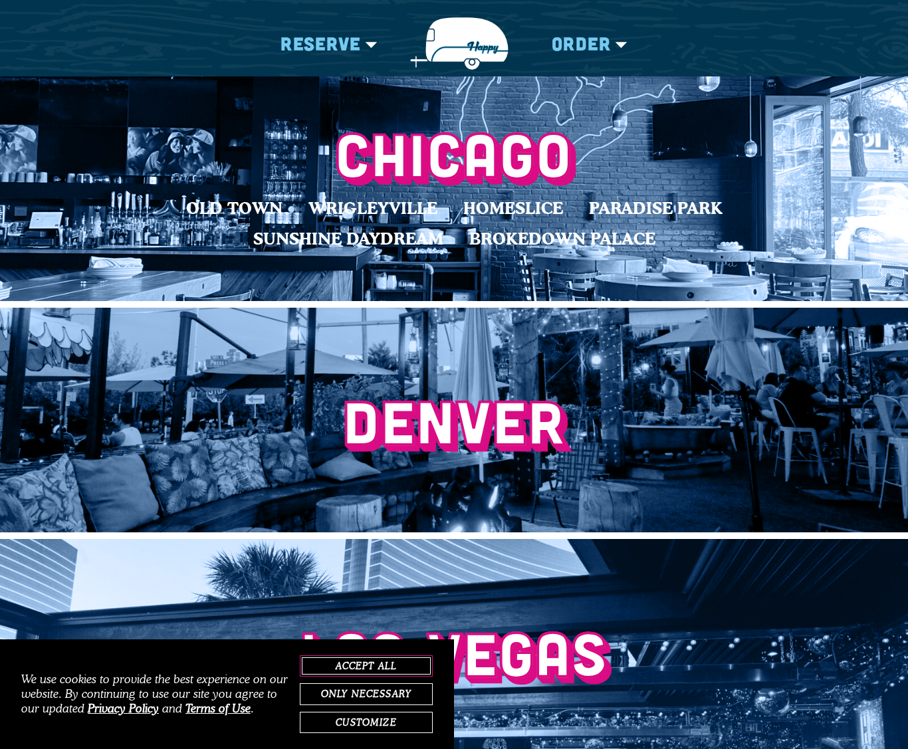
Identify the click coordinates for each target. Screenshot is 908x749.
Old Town (234, 208)
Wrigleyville (372, 208)
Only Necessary (366, 694)
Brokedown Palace (562, 239)
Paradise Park (656, 208)
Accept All (366, 666)
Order (581, 43)
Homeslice (513, 208)
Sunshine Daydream (348, 239)
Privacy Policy (123, 708)
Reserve (321, 43)
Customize (366, 722)
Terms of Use (218, 708)
